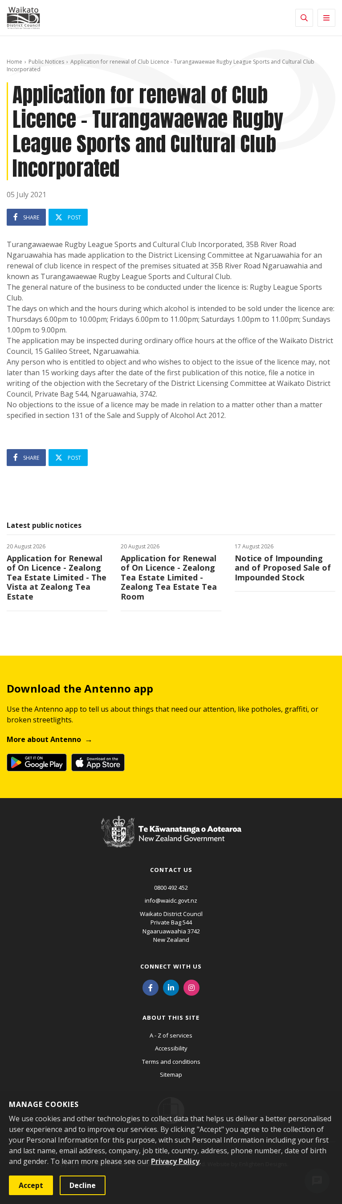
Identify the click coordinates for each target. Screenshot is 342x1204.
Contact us (171, 870)
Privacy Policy (175, 1161)
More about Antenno (44, 739)
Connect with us (171, 966)
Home (14, 61)
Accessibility (171, 1048)
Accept (31, 1185)
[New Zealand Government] (171, 840)
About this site (171, 1017)
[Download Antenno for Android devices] (37, 762)
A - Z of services (171, 1035)
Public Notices (46, 61)
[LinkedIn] (171, 987)
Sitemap (171, 1074)
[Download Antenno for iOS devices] (98, 762)
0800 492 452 (171, 888)
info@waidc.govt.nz (171, 900)
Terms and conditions (171, 1062)
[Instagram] (191, 987)
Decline (82, 1185)
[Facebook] (150, 987)
